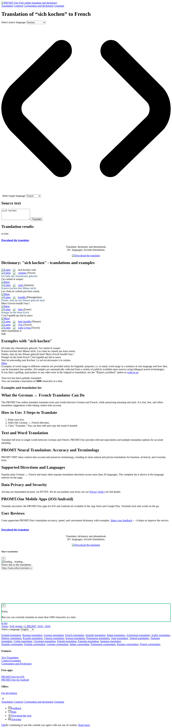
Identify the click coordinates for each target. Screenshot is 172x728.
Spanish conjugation (12, 644)
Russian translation (32, 635)
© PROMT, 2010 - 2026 (37, 626)
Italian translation (116, 635)
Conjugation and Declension (16, 663)
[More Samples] (5, 282)
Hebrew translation (11, 638)
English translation (11, 635)
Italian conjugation (79, 644)
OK (3, 725)
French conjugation (150, 644)
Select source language (13, 22)
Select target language (13, 195)
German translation (54, 635)
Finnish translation (67, 641)
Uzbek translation (23, 641)
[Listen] (6, 269)
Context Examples (11, 660)
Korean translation (75, 638)
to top (4, 623)
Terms (4, 626)
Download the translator (15, 240)
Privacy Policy (97, 491)
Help (13, 711)
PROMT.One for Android (15, 679)
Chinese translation (54, 638)
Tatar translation (119, 638)
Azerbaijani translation (138, 635)
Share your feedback (121, 520)
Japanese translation (110, 641)
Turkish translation (139, 638)
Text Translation (9, 657)
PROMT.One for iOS (12, 676)
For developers (9, 693)
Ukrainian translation (45, 641)
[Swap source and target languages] (86, 192)
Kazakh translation (33, 638)
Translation (7, 5)
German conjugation (57, 644)
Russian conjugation (127, 644)
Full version (16, 626)
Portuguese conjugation (103, 644)
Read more (84, 725)
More (4, 363)
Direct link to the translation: (16, 564)
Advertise (16, 719)
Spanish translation (95, 635)
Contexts (18, 5)
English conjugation (34, 644)
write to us (132, 372)
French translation (74, 635)
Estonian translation (88, 641)
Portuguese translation (98, 638)
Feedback (16, 708)
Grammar (59, 5)
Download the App (21, 715)
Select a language (10, 629)
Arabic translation (160, 635)
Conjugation (38, 5)
